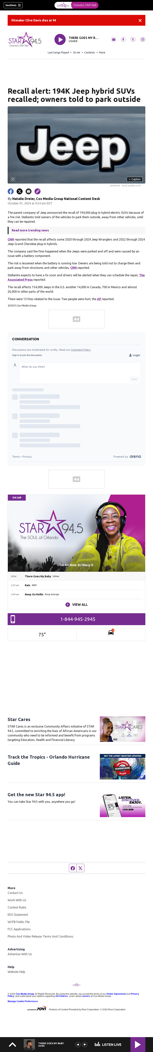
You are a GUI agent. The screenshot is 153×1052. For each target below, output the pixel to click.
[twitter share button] (20, 191)
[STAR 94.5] (76, 5)
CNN (11, 239)
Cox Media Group (25, 994)
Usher (73, 41)
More (102, 52)
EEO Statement (18, 914)
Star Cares (19, 719)
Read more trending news (30, 230)
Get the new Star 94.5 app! (36, 794)
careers (86, 996)
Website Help (16, 971)
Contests (89, 52)
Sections (10, 5)
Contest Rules (17, 907)
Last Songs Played (58, 52)
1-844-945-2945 (78, 619)
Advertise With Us (20, 954)
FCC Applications (19, 929)
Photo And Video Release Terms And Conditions (40, 936)
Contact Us (15, 893)
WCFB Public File (19, 922)
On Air (76, 52)
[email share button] (29, 191)
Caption (134, 179)
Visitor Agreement (116, 994)
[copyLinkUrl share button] (37, 191)
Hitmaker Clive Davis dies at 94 (33, 20)
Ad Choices (61, 996)
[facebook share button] (11, 191)
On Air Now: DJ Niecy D (76, 565)
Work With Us (17, 900)
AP (99, 299)
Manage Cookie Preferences (23, 1001)
